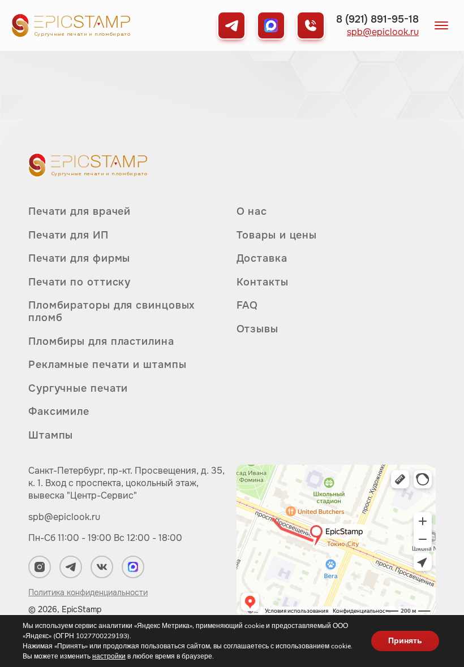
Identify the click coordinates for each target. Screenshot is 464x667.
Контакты (263, 282)
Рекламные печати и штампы (107, 364)
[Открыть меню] (441, 25)
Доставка (262, 258)
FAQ (248, 305)
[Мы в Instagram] (39, 567)
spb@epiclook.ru (383, 32)
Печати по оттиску (79, 282)
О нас (252, 212)
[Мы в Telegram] (231, 25)
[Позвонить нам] (311, 25)
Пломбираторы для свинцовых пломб (111, 311)
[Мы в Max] (271, 25)
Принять (405, 640)
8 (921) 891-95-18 (377, 19)
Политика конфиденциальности (88, 592)
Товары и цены (277, 235)
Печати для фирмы (79, 258)
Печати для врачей (79, 212)
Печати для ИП (68, 235)
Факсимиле (58, 411)
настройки (109, 656)
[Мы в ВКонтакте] (102, 567)
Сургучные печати (78, 388)
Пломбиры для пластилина (101, 341)
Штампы (50, 435)
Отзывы (257, 329)
